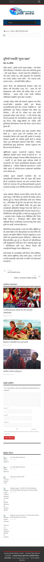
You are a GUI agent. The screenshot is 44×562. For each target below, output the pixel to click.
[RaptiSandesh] (22, 13)
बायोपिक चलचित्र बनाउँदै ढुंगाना (12, 371)
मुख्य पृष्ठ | (6, 553)
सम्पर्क (21, 553)
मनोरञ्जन (12, 31)
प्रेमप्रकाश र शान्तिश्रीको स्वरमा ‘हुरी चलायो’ (15, 342)
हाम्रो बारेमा (12, 553)
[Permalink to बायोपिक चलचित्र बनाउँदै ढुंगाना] (22, 368)
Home (7, 31)
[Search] (39, 1)
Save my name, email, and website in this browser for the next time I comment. (21, 431)
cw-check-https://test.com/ (17, 457)
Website (6, 422)
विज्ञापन (17, 553)
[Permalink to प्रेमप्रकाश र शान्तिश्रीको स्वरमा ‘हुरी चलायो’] (22, 339)
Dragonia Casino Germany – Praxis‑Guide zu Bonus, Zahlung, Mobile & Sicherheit (24, 516)
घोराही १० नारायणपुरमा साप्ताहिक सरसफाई (25, 277)
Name (5, 408)
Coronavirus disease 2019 (17, 477)
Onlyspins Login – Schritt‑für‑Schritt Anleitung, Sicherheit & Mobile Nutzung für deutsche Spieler (24, 489)
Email (5, 415)
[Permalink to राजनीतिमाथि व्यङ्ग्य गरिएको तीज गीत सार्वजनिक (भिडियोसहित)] (22, 307)
